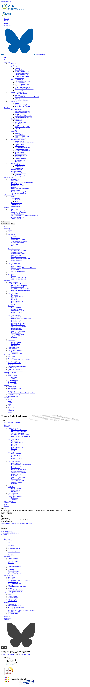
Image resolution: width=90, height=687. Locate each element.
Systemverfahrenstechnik (22, 84)
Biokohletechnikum (20, 154)
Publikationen (15, 163)
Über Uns (7, 62)
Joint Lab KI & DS (20, 135)
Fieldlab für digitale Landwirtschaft (24, 142)
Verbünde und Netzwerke (22, 136)
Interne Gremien (19, 78)
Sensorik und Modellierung (22, 87)
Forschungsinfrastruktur (17, 139)
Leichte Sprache (40, 54)
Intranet (10, 402)
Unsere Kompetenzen (17, 79)
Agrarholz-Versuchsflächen (22, 150)
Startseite (3, 422)
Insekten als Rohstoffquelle (18, 192)
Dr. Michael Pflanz (6, 534)
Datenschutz (11, 410)
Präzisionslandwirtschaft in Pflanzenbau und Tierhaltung (16, 523)
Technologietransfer (20, 176)
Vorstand (17, 68)
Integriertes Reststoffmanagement (24, 117)
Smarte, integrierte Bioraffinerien (20, 188)
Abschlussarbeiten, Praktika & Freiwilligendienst (24, 215)
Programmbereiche (16, 109)
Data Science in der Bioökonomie (24, 89)
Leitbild (13, 63)
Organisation (14, 67)
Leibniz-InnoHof (19, 141)
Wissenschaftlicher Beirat (22, 76)
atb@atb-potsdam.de (24, 654)
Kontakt (6, 19)
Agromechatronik (20, 86)
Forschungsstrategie (16, 169)
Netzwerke (14, 131)
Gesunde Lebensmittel (21, 114)
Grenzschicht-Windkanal (21, 155)
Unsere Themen (8, 177)
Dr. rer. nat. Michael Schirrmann (10, 533)
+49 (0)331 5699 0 (8, 654)
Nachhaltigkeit (19, 98)
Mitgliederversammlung (21, 74)
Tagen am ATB (15, 204)
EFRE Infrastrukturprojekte (22, 127)
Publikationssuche (20, 165)
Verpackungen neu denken (18, 193)
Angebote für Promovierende (19, 212)
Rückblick (17, 199)
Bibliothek (18, 161)
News (13, 196)
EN (5, 59)
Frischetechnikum (20, 157)
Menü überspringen (6, 1)
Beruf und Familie (20, 95)
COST (16, 130)
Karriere (6, 207)
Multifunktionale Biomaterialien (23, 116)
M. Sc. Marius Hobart (7, 531)
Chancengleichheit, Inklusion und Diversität (27, 97)
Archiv (17, 201)
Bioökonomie (15, 179)
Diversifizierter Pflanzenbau (22, 111)
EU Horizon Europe (20, 122)
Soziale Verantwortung (17, 92)
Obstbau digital (15, 190)
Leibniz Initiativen (20, 133)
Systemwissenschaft (20, 90)
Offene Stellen (15, 209)
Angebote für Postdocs (17, 214)
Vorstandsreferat (19, 70)
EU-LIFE (17, 128)
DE (5, 57)
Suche (6, 23)
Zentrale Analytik (19, 144)
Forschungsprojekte (16, 119)
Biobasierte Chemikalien (18, 185)
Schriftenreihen (19, 166)
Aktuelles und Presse (10, 195)
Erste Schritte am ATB (17, 217)
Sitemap (10, 412)
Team (12, 65)
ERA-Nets (18, 123)
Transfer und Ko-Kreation (18, 173)
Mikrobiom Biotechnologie (22, 81)
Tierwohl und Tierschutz (21, 100)
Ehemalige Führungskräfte (22, 105)
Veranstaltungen (15, 198)
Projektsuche (18, 120)
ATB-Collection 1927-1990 (22, 106)
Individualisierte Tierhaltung (22, 112)
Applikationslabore (20, 160)
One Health (14, 180)
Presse (6, 20)
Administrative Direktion (22, 71)
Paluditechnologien (16, 184)
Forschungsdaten (16, 171)
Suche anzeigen (5, 222)
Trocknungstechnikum (21, 158)
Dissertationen (19, 168)
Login (9, 404)
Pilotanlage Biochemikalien (22, 147)
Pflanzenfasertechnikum (21, 149)
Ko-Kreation (18, 174)
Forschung (7, 108)
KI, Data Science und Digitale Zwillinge (22, 182)
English (6, 227)
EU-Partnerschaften (20, 138)
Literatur (17, 103)
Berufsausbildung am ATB (18, 211)
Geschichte (14, 101)
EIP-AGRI (18, 125)
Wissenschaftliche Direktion (22, 73)
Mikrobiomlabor (19, 146)
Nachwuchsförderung (21, 93)
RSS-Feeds (7, 25)
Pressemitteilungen (16, 203)
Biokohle (13, 187)
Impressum (11, 409)
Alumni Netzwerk (16, 218)
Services (6, 397)
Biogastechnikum (19, 152)
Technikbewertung (20, 82)
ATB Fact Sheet (15, 206)
